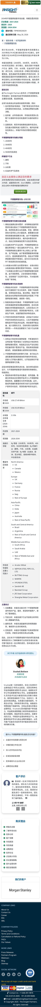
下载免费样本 (9, 2)
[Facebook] (4, 976)
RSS (2, 918)
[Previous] (17, 809)
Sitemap (4, 963)
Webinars (5, 958)
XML (3, 921)
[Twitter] (9, 976)
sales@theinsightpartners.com (24, 999)
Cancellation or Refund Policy (13, 936)
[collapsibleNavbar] (37, 10)
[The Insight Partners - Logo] (10, 10)
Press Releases (7, 952)
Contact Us (5, 912)
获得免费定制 (20, 191)
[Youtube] (19, 976)
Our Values (5, 942)
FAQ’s (3, 939)
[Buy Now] (31, 2)
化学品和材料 (21, 40)
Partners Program (8, 955)
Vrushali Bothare (20, 671)
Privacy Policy (6, 931)
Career (4, 915)
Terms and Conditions (10, 934)
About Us (5, 909)
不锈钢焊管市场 (10, 43)
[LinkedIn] (14, 976)
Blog (3, 961)
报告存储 (9, 40)
